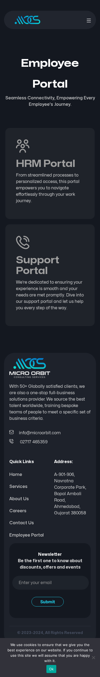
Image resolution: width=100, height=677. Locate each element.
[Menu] (88, 20)
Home (15, 474)
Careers (17, 511)
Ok (51, 669)
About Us (19, 499)
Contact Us (21, 523)
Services (18, 486)
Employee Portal (26, 535)
